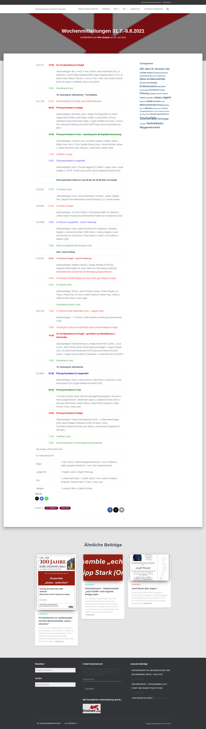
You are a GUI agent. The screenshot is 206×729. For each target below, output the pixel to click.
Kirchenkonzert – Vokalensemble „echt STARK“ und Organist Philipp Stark (102, 591)
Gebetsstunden (146, 98)
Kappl (116, 9)
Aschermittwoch (161, 73)
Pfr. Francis (155, 111)
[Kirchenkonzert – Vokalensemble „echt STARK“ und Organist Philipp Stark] (103, 567)
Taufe (149, 123)
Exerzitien (161, 86)
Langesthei (135, 9)
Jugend (166, 97)
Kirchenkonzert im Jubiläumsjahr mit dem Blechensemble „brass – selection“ (55, 621)
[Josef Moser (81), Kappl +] (149, 567)
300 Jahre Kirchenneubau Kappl (151, 2)
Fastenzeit (154, 90)
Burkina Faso (161, 76)
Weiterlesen (59, 641)
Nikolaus (149, 108)
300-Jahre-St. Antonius (152, 69)
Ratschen (162, 111)
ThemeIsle (167, 724)
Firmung (144, 93)
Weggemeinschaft (150, 127)
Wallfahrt (158, 123)
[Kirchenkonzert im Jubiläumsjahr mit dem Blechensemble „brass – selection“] (56, 582)
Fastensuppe (144, 90)
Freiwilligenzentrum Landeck (158, 93)
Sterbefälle (148, 118)
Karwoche (143, 101)
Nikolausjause (157, 108)
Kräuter (163, 101)
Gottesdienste (166, 2)
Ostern (165, 108)
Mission (142, 108)
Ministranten (146, 105)
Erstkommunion (148, 86)
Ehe (163, 79)
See (124, 9)
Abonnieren (89, 689)
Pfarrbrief (106, 9)
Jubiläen (157, 97)
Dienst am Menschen (150, 79)
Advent (150, 72)
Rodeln (167, 111)
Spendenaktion (163, 114)
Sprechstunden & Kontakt (88, 9)
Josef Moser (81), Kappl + (145, 588)
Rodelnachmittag (145, 114)
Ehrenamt (143, 83)
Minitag (166, 105)
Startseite (65, 508)
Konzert (156, 101)
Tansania (143, 124)
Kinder (150, 101)
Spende (153, 114)
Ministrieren (158, 105)
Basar (155, 76)
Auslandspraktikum (146, 76)
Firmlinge (162, 90)
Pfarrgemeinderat (146, 111)
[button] (118, 9)
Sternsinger (163, 118)
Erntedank (152, 83)
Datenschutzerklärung (153, 9)
